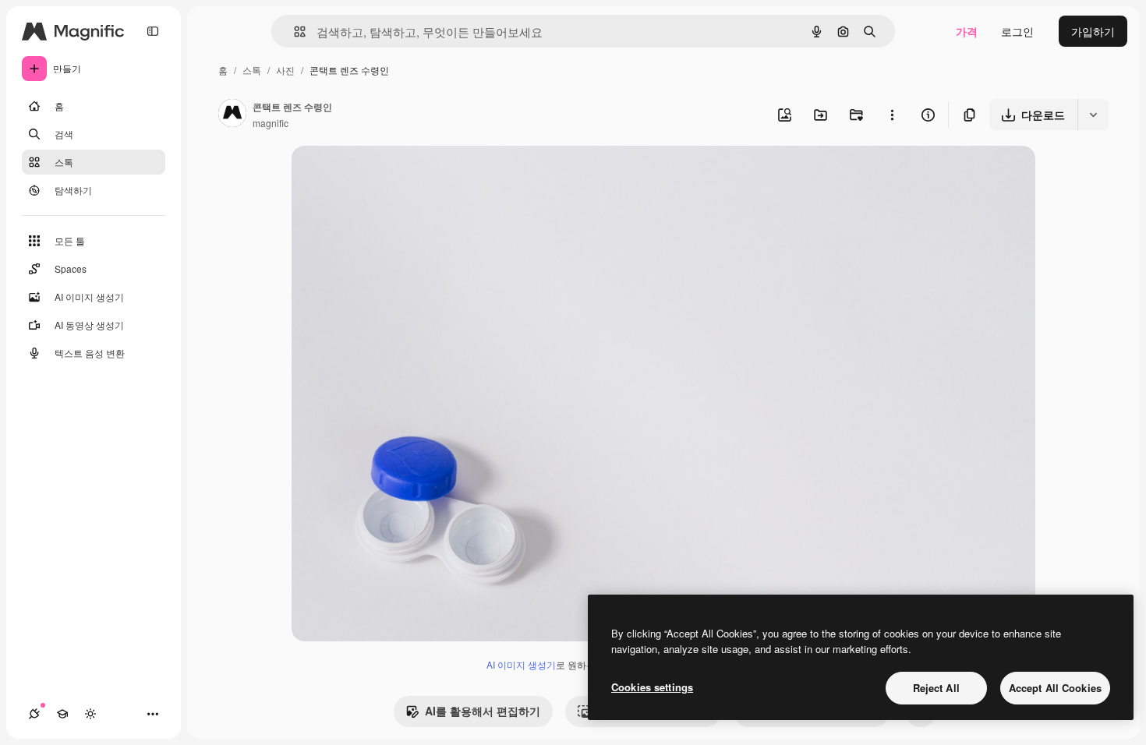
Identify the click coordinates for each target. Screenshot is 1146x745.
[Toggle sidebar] (152, 31)
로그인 (1017, 31)
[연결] (34, 713)
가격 (967, 31)
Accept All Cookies (1055, 687)
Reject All (936, 687)
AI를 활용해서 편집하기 (482, 711)
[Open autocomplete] (293, 31)
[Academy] (62, 713)
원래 (381, 176)
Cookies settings (652, 687)
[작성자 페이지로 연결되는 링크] (232, 114)
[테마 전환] (90, 713)
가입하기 (1093, 31)
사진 (285, 69)
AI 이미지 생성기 (521, 664)
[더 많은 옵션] (891, 114)
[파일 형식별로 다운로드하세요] (1093, 114)
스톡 (251, 69)
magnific (270, 122)
